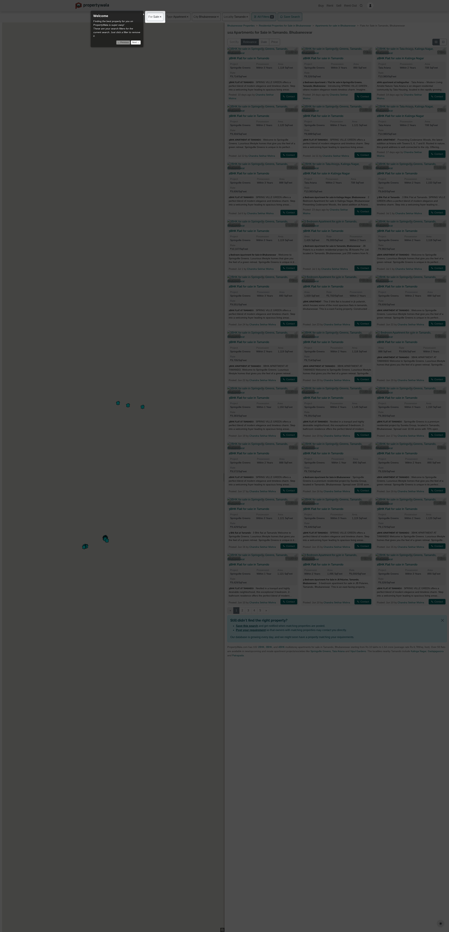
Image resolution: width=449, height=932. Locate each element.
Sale (153, 16)
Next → (135, 42)
